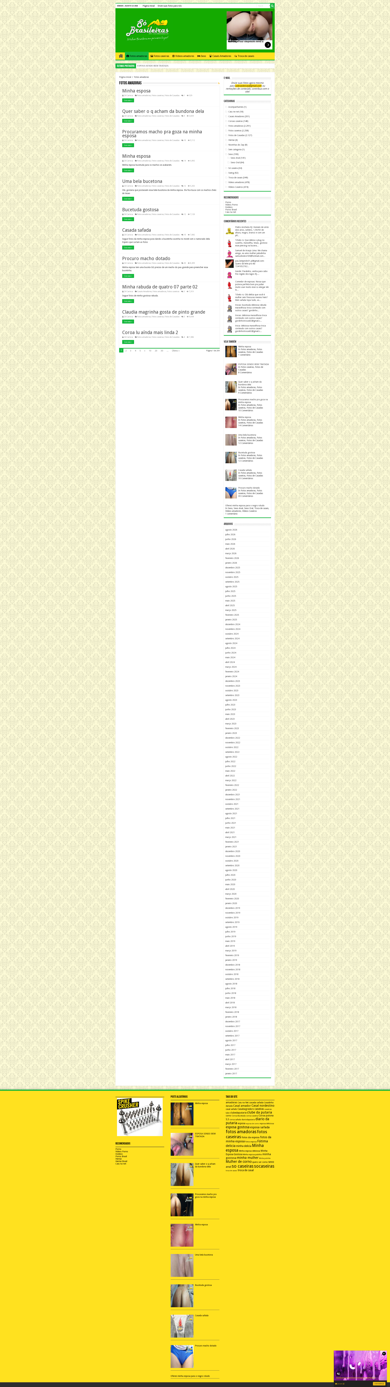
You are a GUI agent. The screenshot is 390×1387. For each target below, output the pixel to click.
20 (156, 350)
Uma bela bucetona (142, 181)
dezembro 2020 (232, 851)
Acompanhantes (235, 107)
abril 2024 (230, 662)
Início (121, 55)
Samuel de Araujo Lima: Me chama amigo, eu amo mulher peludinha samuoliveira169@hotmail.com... (251, 253)
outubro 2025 (231, 577)
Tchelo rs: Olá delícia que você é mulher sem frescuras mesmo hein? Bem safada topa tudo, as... (251, 297)
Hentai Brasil (121, 1161)
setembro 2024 (232, 638)
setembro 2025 (232, 582)
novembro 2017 (232, 1026)
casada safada (256, 1102)
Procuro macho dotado (146, 258)
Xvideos (228, 207)
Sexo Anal (235, 158)
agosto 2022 (231, 757)
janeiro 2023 (231, 733)
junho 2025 (230, 596)
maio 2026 (230, 544)
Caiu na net (230, 212)
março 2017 (230, 1064)
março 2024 (230, 667)
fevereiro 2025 (232, 615)
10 (185, 140)
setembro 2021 (232, 809)
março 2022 (230, 780)
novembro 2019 (232, 913)
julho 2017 (230, 1045)
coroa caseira (252, 1116)
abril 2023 (230, 719)
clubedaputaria (238, 1112)
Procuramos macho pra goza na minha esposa (156, 66)
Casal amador (242, 1105)
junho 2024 (230, 652)
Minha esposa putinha (252, 1154)
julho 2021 (230, 818)
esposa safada (260, 1127)
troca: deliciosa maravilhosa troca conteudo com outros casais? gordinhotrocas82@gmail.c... (250, 328)
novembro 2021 (232, 799)
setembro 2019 (232, 922)
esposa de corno (252, 1124)
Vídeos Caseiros (235, 187)
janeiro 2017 (231, 1073)
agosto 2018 (231, 983)
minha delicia (243, 1146)
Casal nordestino (263, 1105)
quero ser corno (260, 1162)
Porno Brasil (231, 209)
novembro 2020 (232, 856)
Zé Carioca (128, 95)
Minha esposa (136, 91)
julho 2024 (230, 648)
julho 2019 (230, 931)
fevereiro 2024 (232, 671)
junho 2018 (230, 993)
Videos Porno (231, 204)
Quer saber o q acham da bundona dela (163, 111)
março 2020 (230, 894)
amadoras (231, 1102)
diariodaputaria (248, 1120)
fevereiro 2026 (232, 558)
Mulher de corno (239, 1162)
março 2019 (230, 950)
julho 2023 (230, 704)
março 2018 (230, 1007)
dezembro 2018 (232, 965)
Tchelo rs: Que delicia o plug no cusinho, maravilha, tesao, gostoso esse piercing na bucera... (251, 243)
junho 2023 (230, 709)
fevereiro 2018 (232, 1012)
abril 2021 (230, 832)
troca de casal (246, 1170)
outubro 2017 (231, 1031)
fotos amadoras (241, 1131)
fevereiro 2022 (232, 785)
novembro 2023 (232, 686)
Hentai (231, 140)
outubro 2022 (231, 747)
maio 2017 (230, 1054)
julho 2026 (230, 534)
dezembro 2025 (232, 567)
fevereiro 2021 (232, 842)
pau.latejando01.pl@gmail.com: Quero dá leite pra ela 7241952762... (249, 264)
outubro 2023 (231, 690)
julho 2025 (230, 591)
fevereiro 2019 (232, 955)
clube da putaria (259, 1112)
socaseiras (264, 1166)
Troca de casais (246, 56)
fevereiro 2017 (232, 1069)
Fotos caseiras (161, 56)
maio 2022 (230, 771)
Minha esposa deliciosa (249, 1151)
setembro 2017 (232, 1035)
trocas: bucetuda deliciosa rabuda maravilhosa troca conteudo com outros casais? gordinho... (250, 308)
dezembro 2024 (232, 624)
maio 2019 (230, 941)
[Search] (272, 6)
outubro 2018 (231, 974)
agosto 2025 (231, 586)
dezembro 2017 (232, 1021)
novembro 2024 (232, 629)
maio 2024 (230, 657)
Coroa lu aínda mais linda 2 (150, 332)
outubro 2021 (231, 804)
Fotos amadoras (138, 56)
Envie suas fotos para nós (170, 6)
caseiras (259, 1108)
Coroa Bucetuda (239, 1116)
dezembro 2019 (232, 908)
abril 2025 (230, 605)
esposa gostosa (238, 1127)
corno (228, 1115)
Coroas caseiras (235, 121)
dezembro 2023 (232, 681)
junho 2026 (230, 539)
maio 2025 (230, 600)
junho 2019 (230, 936)
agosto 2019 (231, 927)
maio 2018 (230, 998)
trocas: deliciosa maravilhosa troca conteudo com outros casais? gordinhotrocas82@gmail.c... (251, 318)
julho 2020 (230, 875)
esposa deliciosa (267, 1124)
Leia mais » (128, 100)
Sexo (203, 56)
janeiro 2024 (231, 676)
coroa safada (235, 1120)
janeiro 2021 (231, 846)
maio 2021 (230, 827)
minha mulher (248, 1158)
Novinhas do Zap (236, 145)
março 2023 (230, 723)
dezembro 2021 (232, 794)
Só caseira (233, 168)
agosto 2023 (231, 700)
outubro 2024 (231, 634)
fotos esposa (251, 1142)
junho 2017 (230, 1050)
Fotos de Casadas (172, 95)
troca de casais (231, 1171)
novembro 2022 (232, 742)
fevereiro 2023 (232, 728)
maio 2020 (230, 884)
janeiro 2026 (231, 563)
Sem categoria (234, 149)
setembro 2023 (232, 695)
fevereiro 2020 (232, 898)
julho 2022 (230, 761)
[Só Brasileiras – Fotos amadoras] (145, 29)
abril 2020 (230, 889)
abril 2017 (230, 1059)
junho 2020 (230, 879)
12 (185, 186)
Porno (228, 202)
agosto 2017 (231, 1040)
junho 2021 (230, 823)
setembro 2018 (232, 979)
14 (185, 161)
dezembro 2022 (232, 738)
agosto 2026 (231, 530)
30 (185, 263)
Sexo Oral (235, 162)
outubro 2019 (231, 917)
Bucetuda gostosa (140, 209)
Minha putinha (264, 1158)
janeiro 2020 (231, 903)
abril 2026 (230, 548)
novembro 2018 (232, 969)
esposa (241, 1123)
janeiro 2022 (231, 790)
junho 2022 (230, 766)
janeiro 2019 (231, 960)
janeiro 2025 (231, 619)
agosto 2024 (231, 643)
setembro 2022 (232, 752)
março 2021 (230, 837)
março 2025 (230, 610)
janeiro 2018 (231, 1017)
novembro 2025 (232, 572)
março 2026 (230, 553)
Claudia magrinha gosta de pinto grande (163, 312)
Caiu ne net (233, 111)
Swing (231, 173)
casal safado (231, 1109)
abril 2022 (230, 775)
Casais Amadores (222, 56)
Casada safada (136, 230)
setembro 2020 (232, 865)
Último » (176, 350)
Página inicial (149, 6)
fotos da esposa (250, 1137)
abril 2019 (230, 946)
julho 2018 (230, 988)
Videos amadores (184, 56)
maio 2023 (230, 714)
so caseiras (243, 1166)
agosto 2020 (231, 870)
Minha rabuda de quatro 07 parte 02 (160, 287)
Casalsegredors (246, 1109)
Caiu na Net (243, 1102)
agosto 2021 (231, 813)
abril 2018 (230, 1002)
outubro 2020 (231, 861)
